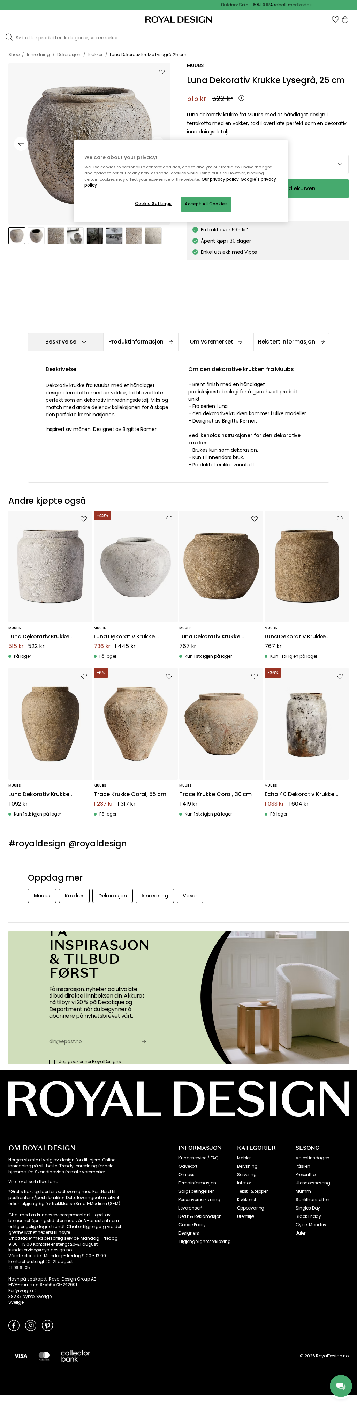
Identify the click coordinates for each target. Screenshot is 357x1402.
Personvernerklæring (199, 1200)
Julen (301, 1233)
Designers (188, 1233)
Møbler (244, 1158)
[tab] (65, 342)
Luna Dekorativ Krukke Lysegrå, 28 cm (38, 637)
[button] (335, 19)
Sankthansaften (312, 1200)
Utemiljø (245, 1216)
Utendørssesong (313, 1183)
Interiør (244, 1183)
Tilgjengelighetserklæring (204, 1241)
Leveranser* (190, 1208)
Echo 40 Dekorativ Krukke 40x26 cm (299, 794)
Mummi (304, 1191)
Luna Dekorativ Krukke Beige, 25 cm (209, 637)
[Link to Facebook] (14, 1325)
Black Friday (308, 1216)
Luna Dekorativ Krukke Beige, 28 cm (295, 637)
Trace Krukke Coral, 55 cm (130, 794)
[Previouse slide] (21, 144)
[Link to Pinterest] (47, 1325)
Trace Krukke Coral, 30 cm (215, 794)
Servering (247, 1175)
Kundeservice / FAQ (198, 1158)
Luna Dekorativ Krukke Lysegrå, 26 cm (124, 637)
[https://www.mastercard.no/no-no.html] (44, 1356)
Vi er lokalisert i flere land (33, 1181)
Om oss (186, 1175)
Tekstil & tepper (252, 1191)
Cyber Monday (311, 1225)
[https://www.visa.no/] (20, 1356)
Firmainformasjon (197, 1183)
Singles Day (308, 1208)
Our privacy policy (220, 179)
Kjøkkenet (246, 1200)
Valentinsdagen (312, 1158)
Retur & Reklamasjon (200, 1216)
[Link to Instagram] (30, 1325)
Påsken (303, 1166)
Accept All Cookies (206, 204)
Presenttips (307, 1175)
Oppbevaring (250, 1208)
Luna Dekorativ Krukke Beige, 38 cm (38, 794)
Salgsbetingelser (195, 1191)
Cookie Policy (192, 1225)
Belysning (247, 1166)
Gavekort (187, 1166)
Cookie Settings (153, 203)
